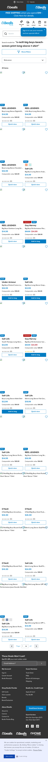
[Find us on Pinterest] (37, 726)
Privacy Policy (37, 750)
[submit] (41, 663)
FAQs (27, 676)
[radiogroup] (28, 164)
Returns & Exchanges (33, 678)
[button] (22, 756)
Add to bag (38, 241)
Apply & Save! (30, 692)
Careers (4, 714)
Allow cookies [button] (9, 756)
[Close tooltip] (44, 29)
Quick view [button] (15, 124)
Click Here (19, 16)
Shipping (29, 681)
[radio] (26, 164)
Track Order (30, 673)
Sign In (4, 673)
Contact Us (5, 716)
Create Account (7, 676)
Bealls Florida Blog (8, 719)
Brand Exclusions (7, 700)
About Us (5, 711)
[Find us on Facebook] (27, 726)
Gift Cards (5, 692)
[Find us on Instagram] (32, 726)
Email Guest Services (36, 708)
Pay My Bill (29, 695)
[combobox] (24, 60)
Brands (4, 697)
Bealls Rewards (7, 678)
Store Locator (6, 695)
